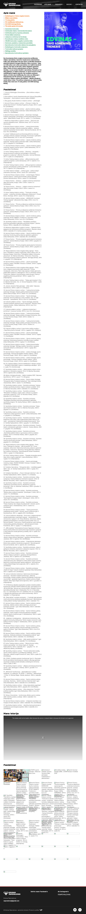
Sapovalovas (64, 894)
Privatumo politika (34, 910)
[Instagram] (80, 909)
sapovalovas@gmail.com (11, 901)
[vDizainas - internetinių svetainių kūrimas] (40, 910)
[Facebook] (75, 909)
